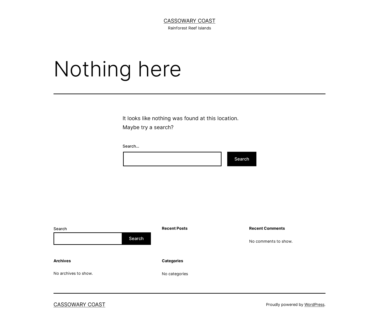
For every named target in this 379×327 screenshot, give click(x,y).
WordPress (314, 304)
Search (60, 228)
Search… (131, 146)
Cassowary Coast (189, 21)
